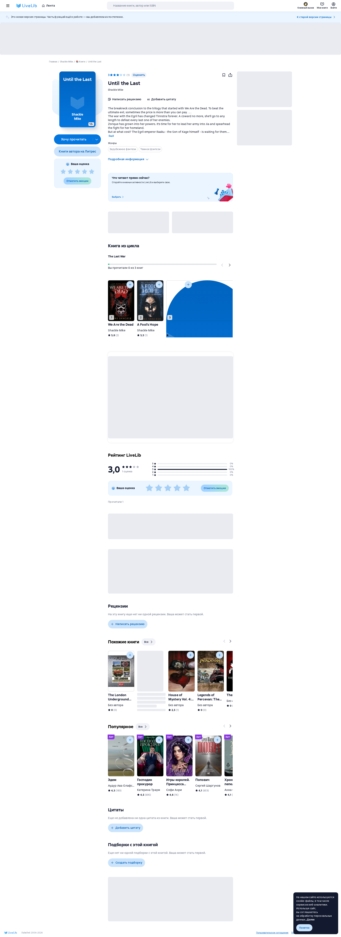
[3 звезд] (77, 172)
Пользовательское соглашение (272, 932)
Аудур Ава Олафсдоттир (125, 785)
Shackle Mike (115, 89)
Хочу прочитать (73, 139)
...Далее (310, 919)
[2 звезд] (70, 172)
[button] (77, 99)
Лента (50, 5)
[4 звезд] (84, 172)
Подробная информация (126, 159)
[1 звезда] (63, 172)
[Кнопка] (222, 265)
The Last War (117, 256)
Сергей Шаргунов (207, 785)
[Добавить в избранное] (224, 75)
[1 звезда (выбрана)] (111, 75)
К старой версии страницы (314, 17)
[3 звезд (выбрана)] (117, 75)
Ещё (111, 136)
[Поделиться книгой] (230, 75)
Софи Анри (174, 790)
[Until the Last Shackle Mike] (179, 300)
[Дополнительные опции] (97, 139)
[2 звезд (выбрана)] (114, 75)
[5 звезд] (91, 172)
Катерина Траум (148, 790)
